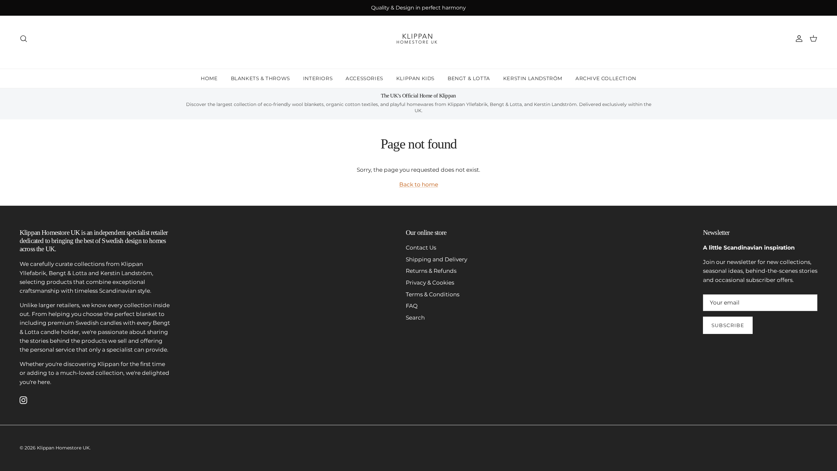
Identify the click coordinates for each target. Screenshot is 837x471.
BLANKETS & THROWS (260, 78)
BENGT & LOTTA (469, 78)
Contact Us (421, 247)
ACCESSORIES (364, 78)
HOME (209, 78)
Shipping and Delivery (436, 259)
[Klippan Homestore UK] (418, 38)
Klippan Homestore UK (63, 448)
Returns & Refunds (431, 271)
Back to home (418, 184)
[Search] (23, 39)
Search (415, 317)
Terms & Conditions (432, 294)
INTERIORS (318, 78)
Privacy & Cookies (430, 282)
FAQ (412, 306)
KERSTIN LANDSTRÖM (532, 78)
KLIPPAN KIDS (415, 78)
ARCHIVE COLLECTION (605, 78)
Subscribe (727, 325)
